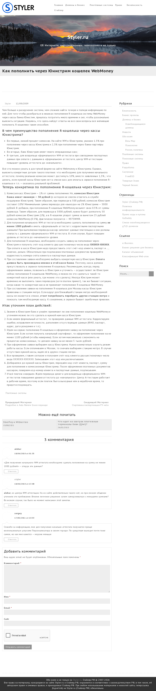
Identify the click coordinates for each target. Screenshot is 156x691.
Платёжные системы (101, 5)
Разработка (128, 167)
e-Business (127, 243)
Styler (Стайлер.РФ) (132, 202)
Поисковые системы (132, 158)
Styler (8, 103)
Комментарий (12, 563)
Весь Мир (130, 141)
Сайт (6, 619)
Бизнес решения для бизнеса (137, 247)
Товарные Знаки (130, 180)
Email (8, 608)
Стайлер (59, 10)
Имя (7, 596)
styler (17, 479)
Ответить (12, 471)
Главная (58, 5)
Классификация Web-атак (135, 256)
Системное (127, 172)
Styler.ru (77, 679)
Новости (126, 132)
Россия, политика (134, 149)
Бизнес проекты (130, 115)
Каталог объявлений (132, 252)
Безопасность (134, 5)
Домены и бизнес (75, 5)
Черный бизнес (130, 185)
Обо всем (127, 136)
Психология (131, 145)
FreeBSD (129, 176)
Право (118, 5)
